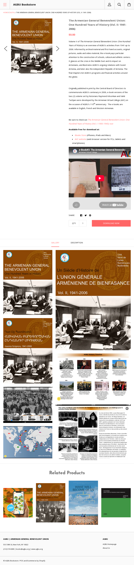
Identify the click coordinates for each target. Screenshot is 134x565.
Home (5, 12)
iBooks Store (80, 135)
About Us (106, 548)
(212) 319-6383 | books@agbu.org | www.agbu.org (23, 549)
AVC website (80, 139)
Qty (74, 223)
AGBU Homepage (109, 544)
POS (21, 560)
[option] (31, 45)
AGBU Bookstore (11, 560)
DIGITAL (12, 12)
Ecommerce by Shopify (36, 560)
